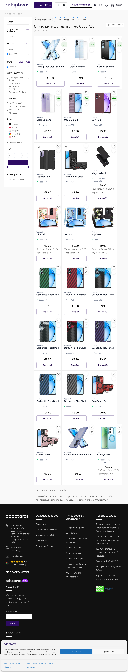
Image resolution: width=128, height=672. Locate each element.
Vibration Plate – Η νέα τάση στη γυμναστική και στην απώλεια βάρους (108, 540)
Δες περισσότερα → (14, 142)
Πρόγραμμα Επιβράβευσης (77, 527)
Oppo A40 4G (99, 178)
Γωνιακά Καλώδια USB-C (107, 561)
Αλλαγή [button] (27, 30)
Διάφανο (15, 130)
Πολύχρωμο (16, 134)
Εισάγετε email (13, 611)
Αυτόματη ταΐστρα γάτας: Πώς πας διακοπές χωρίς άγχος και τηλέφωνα (108, 527)
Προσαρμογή (108, 651)
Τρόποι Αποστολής (74, 553)
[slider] (7, 167)
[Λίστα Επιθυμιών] (106, 5)
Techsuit (12, 67)
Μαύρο (15, 124)
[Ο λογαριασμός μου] (95, 5)
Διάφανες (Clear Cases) (16, 87)
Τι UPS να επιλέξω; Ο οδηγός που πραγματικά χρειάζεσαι (107, 552)
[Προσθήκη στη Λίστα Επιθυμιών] (64, 39)
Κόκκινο (15, 127)
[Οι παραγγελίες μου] (101, 5)
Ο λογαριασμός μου (44, 546)
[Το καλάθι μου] (112, 5)
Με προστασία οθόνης (18, 106)
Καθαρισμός (24, 61)
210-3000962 (16, 550)
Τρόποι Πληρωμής (74, 547)
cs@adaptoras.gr (18, 556)
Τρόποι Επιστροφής (75, 558)
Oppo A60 (13, 54)
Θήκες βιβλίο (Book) (17, 83)
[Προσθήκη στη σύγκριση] (64, 50)
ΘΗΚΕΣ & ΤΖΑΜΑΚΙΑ (81, 5)
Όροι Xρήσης (71, 533)
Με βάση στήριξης (16, 103)
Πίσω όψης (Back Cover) (16, 79)
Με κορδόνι (13, 113)
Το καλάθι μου (42, 540)
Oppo (11, 36)
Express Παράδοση (16, 179)
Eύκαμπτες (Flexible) (17, 92)
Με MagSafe (14, 110)
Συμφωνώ (76, 651)
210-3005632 (16, 547)
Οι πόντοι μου (42, 524)
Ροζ (13, 137)
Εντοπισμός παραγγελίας (47, 529)
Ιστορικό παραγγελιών (45, 535)
